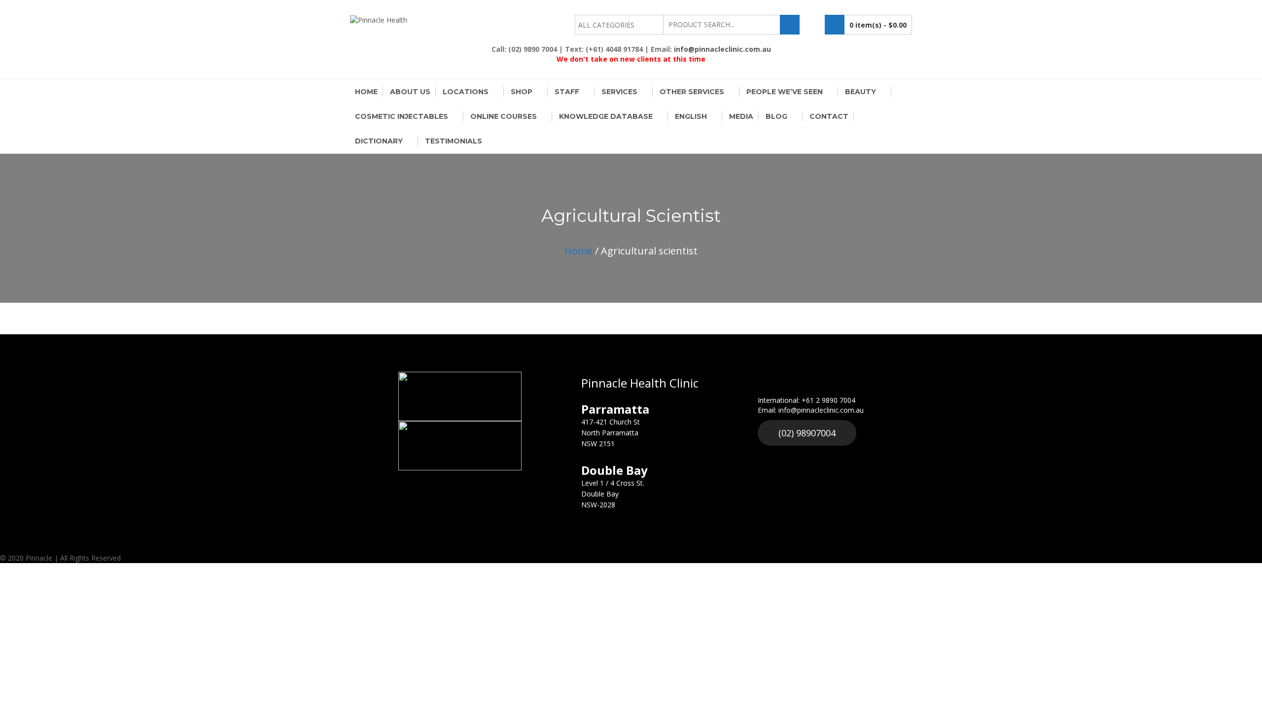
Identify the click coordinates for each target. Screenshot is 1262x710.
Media (741, 116)
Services (619, 91)
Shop (521, 91)
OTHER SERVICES (692, 91)
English (691, 116)
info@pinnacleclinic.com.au (722, 49)
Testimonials (453, 141)
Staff (567, 91)
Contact (828, 116)
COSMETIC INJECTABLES (401, 116)
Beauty (860, 91)
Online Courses (503, 116)
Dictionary (379, 141)
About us (410, 91)
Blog (776, 116)
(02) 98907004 (807, 433)
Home (366, 91)
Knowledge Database (606, 116)
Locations (466, 91)
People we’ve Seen (784, 91)
